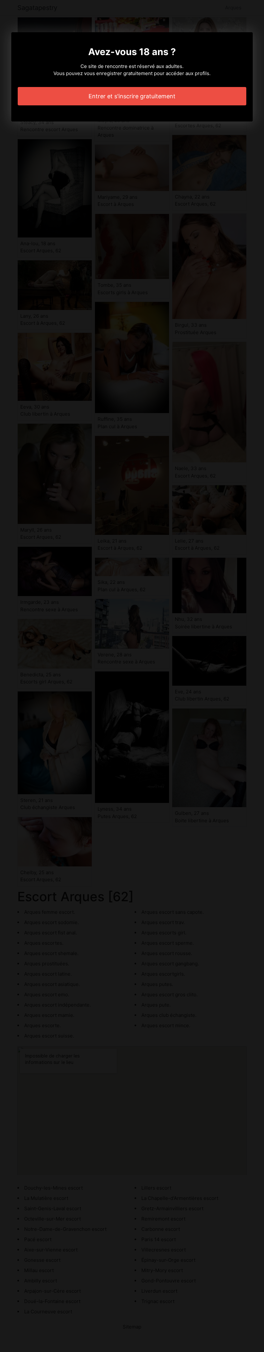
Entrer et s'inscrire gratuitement (132, 96)
